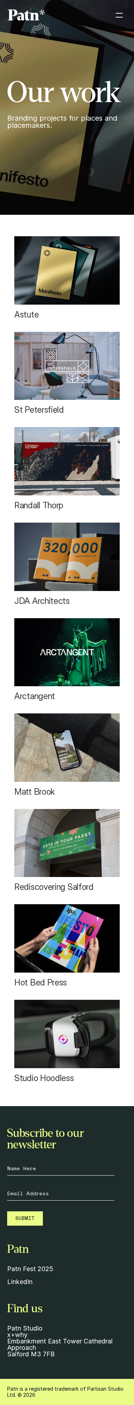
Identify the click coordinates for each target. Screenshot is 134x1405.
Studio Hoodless (44, 1078)
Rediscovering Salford (54, 887)
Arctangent (34, 696)
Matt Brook (34, 791)
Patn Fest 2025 (30, 1269)
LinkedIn (20, 1281)
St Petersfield (39, 409)
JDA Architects (42, 601)
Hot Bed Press (40, 982)
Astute (27, 314)
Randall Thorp (38, 505)
